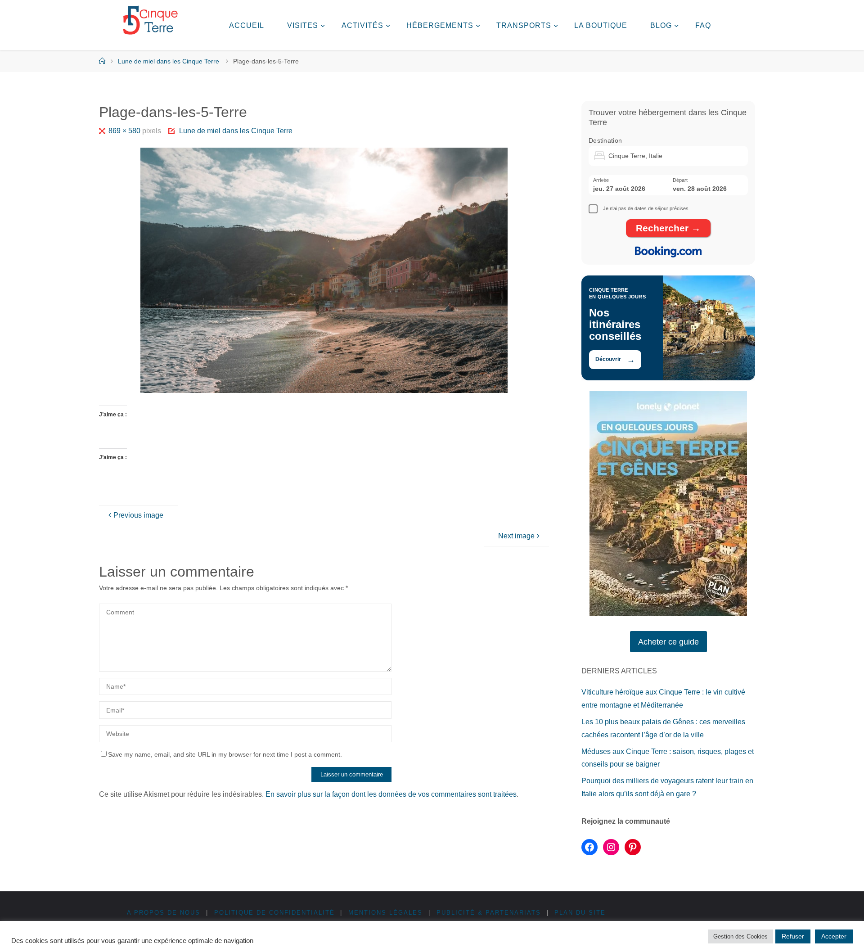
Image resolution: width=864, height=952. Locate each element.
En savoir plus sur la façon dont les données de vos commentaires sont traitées (391, 794)
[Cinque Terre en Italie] (150, 20)
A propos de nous (163, 912)
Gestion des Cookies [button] (740, 936)
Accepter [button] (833, 936)
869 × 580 (125, 131)
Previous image (138, 515)
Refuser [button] (793, 936)
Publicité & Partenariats (488, 912)
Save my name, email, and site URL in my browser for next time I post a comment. (225, 754)
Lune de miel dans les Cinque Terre (168, 61)
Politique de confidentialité (274, 912)
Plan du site (580, 912)
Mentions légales (385, 912)
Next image (516, 536)
